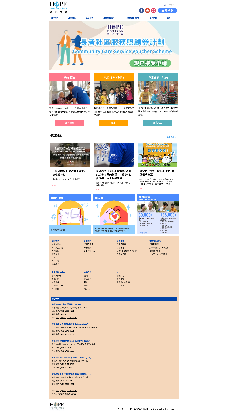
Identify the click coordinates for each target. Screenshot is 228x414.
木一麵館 (55, 289)
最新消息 (120, 276)
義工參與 (87, 279)
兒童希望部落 (154, 251)
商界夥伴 (55, 254)
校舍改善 (55, 282)
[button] (57, 17)
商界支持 (87, 289)
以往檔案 (120, 285)
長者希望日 (121, 254)
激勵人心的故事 (123, 282)
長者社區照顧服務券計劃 (127, 251)
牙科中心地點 (89, 251)
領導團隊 (55, 251)
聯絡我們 (55, 264)
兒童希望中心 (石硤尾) (158, 248)
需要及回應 (56, 276)
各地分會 (55, 261)
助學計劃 (55, 279)
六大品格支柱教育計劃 (158, 254)
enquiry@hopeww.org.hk (66, 318)
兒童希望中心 (57, 285)
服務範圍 (88, 248)
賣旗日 (87, 276)
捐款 (86, 282)
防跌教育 (120, 248)
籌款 (86, 285)
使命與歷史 (56, 244)
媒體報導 (120, 279)
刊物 (53, 257)
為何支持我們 (57, 248)
